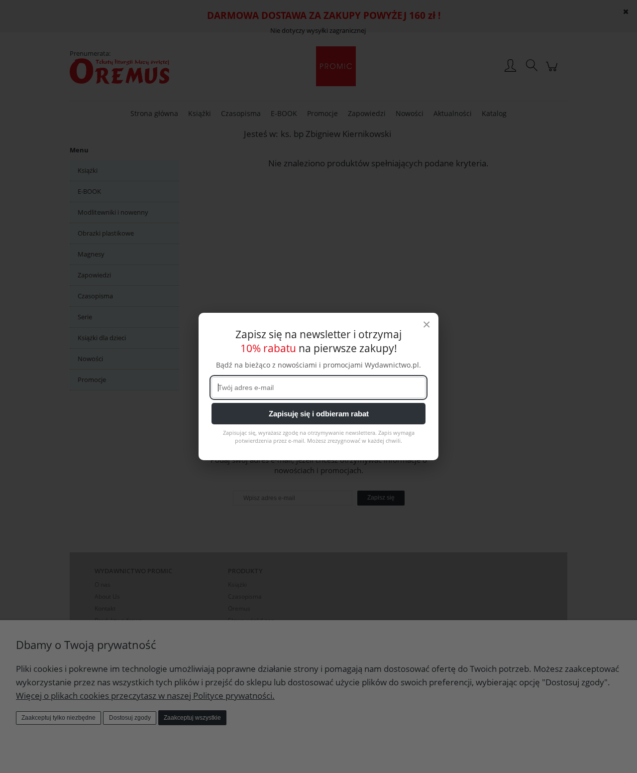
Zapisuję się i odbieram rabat (319, 413)
